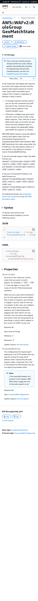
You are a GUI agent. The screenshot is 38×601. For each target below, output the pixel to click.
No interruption (23, 344)
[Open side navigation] (3, 12)
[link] (28, 18)
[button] (8, 55)
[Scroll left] (11, 7)
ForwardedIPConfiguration (18, 394)
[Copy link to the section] (2, 208)
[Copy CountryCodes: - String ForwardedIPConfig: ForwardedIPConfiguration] (33, 251)
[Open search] (34, 7)
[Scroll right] (29, 7)
